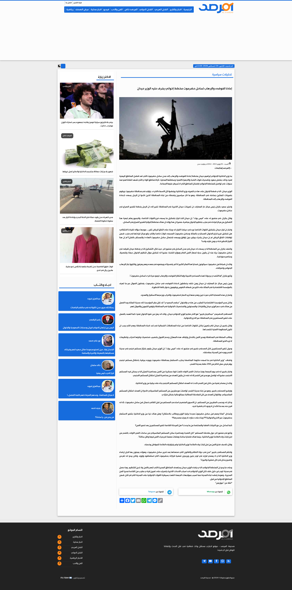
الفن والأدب (117, 9)
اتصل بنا (69, 3)
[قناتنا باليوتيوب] (210, 561)
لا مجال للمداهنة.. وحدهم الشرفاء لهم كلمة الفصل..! (90, 395)
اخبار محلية (96, 9)
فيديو (106, 9)
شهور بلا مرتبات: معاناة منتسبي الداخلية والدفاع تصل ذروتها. (87, 171)
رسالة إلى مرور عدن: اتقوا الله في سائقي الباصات (92, 307)
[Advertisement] (146, 38)
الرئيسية (187, 9)
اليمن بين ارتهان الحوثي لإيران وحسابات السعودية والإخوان (88, 327)
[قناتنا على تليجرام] (204, 561)
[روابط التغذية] (228, 561)
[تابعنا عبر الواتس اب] (222, 561)
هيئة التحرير (77, 3)
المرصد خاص (131, 9)
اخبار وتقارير (176, 9)
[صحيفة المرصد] (215, 7)
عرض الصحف (82, 9)
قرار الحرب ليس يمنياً (105, 373)
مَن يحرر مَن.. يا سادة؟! (104, 417)
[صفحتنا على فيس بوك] (216, 561)
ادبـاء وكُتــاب (102, 285)
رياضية (69, 9)
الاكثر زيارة (104, 77)
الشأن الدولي (146, 9)
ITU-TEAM (65, 578)
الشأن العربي (161, 9)
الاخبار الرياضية (76, 558)
